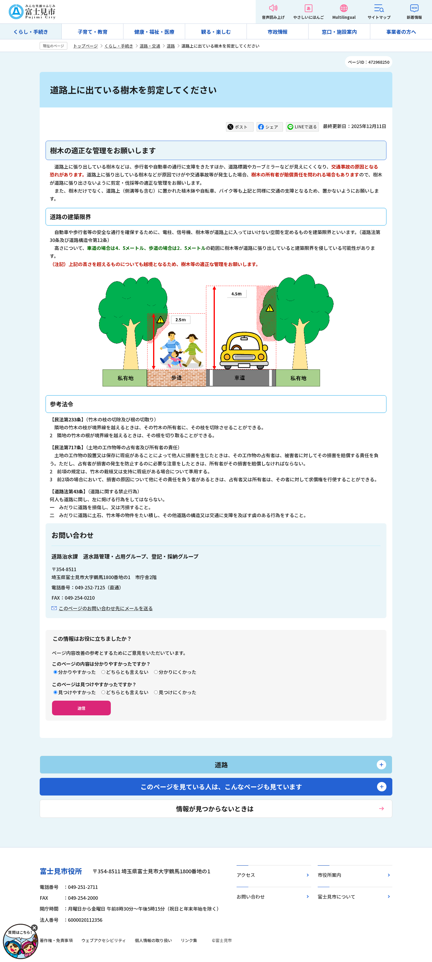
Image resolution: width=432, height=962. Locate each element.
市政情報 (278, 31)
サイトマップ (379, 17)
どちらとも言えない (127, 671)
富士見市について (336, 896)
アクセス (246, 874)
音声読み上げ (273, 17)
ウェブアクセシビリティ (103, 940)
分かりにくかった (177, 671)
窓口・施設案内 (339, 31)
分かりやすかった (77, 671)
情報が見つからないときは (215, 808)
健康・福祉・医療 (154, 31)
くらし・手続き (30, 31)
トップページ (85, 46)
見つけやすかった (77, 692)
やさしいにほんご (308, 17)
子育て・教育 (93, 31)
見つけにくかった (177, 692)
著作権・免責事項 (56, 940)
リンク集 (189, 940)
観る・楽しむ (216, 31)
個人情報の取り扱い (153, 940)
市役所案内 (329, 874)
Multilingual (344, 17)
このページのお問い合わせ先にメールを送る (106, 608)
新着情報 (414, 17)
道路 (171, 46)
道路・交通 (150, 46)
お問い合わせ (251, 896)
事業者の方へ (401, 31)
